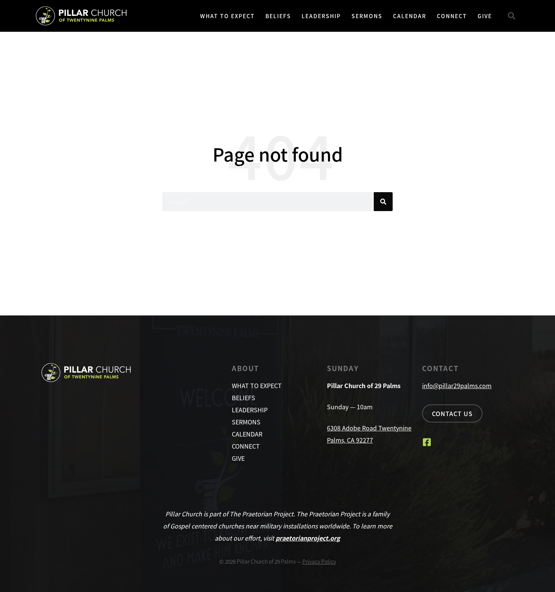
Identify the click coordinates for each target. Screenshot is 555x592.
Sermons (367, 16)
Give (485, 16)
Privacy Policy (319, 561)
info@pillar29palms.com (457, 385)
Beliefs (278, 16)
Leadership (321, 16)
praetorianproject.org (308, 537)
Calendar (409, 16)
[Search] (383, 201)
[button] (511, 15)
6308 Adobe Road (352, 427)
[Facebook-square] (426, 442)
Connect (452, 16)
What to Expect (227, 16)
